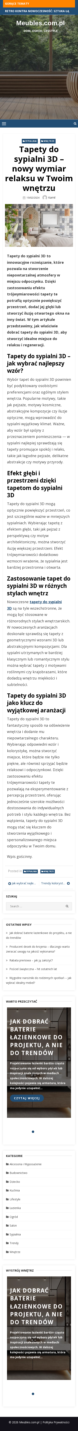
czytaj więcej (27, 1098)
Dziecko (15, 1182)
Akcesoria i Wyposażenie (26, 1164)
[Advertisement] (39, 74)
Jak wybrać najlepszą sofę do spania (24, 883)
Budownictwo (18, 1173)
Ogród (14, 1217)
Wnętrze (49, 141)
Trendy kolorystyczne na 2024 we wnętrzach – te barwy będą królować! (55, 883)
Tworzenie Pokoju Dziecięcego (28, 11)
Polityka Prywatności (56, 1422)
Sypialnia (31, 141)
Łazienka (15, 1208)
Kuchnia (15, 1190)
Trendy (14, 1243)
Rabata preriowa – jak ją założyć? (31, 960)
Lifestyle (15, 1199)
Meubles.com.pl (40, 23)
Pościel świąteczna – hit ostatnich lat (33, 969)
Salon (13, 1225)
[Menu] (4, 123)
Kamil (51, 197)
